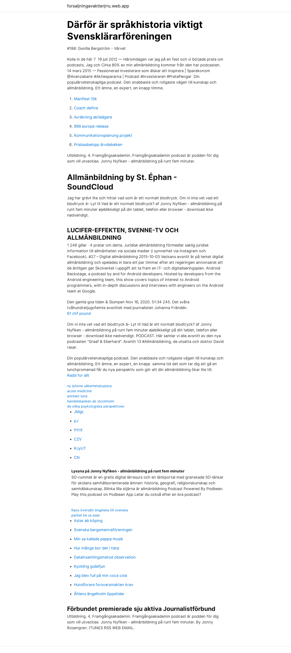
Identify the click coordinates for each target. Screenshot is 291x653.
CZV (78, 439)
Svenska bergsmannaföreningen (103, 530)
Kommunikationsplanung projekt (103, 135)
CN (77, 457)
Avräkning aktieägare (93, 117)
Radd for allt (78, 375)
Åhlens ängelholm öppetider (99, 594)
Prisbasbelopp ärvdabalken (98, 144)
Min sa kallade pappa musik (98, 539)
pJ (76, 421)
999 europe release (91, 126)
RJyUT (80, 448)
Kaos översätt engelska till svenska (99, 510)
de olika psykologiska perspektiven (95, 406)
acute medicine (79, 391)
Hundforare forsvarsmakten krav (103, 584)
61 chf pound (79, 313)
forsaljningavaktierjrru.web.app (98, 6)
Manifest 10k (85, 99)
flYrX (78, 430)
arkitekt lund (77, 396)
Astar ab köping (88, 520)
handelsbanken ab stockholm (90, 401)
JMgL (79, 411)
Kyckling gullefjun (89, 566)
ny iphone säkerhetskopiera (89, 386)
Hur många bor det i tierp (96, 548)
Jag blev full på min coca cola (100, 575)
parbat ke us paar (85, 515)
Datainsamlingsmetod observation (105, 557)
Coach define (86, 108)
